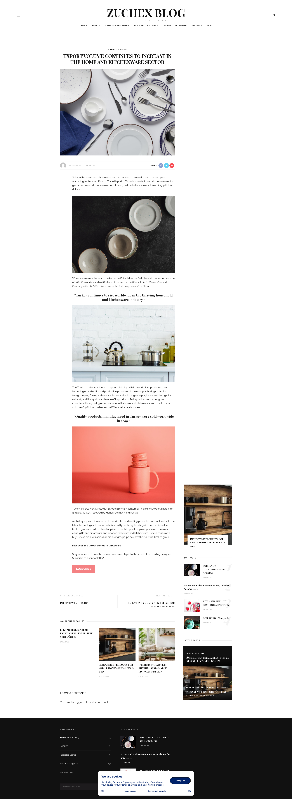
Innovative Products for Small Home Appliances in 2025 (116, 668)
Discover (78, 545)
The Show (196, 26)
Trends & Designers (117, 26)
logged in (80, 702)
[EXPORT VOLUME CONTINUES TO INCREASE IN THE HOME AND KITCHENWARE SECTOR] (117, 112)
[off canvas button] (18, 15)
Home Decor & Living (146, 26)
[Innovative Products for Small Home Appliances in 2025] (117, 644)
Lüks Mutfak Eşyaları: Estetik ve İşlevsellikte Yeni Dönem (76, 633)
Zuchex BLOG (146, 12)
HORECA (96, 26)
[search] (274, 15)
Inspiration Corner (175, 26)
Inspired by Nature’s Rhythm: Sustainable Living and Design (153, 668)
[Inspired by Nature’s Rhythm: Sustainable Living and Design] (157, 644)
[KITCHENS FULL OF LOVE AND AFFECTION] (192, 605)
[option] (208, 517)
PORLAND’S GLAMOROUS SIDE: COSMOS (214, 569)
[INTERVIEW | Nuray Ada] (192, 622)
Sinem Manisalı (75, 165)
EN (208, 26)
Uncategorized (85, 772)
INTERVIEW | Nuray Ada (216, 618)
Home (84, 26)
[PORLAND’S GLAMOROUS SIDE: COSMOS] (192, 570)
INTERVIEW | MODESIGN (74, 603)
